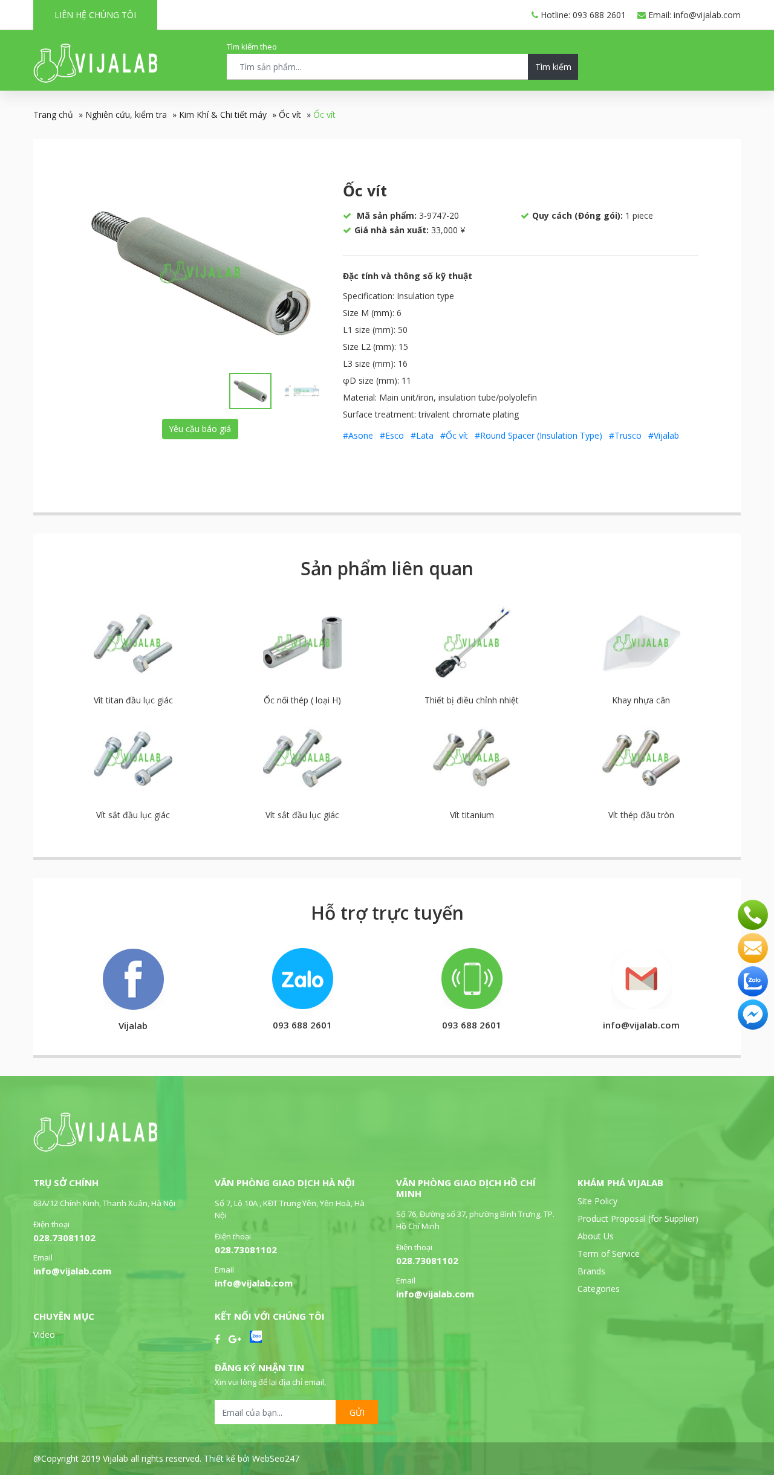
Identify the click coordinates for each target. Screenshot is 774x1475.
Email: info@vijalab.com (693, 15)
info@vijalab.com (72, 1271)
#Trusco (625, 435)
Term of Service (608, 1253)
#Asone (358, 435)
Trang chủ (53, 114)
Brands (591, 1271)
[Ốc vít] (200, 272)
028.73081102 (64, 1237)
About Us (595, 1236)
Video (44, 1334)
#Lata (422, 435)
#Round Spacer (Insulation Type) (538, 435)
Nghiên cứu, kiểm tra (126, 114)
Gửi (357, 1412)
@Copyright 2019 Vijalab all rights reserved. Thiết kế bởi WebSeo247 (166, 1458)
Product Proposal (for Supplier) (637, 1218)
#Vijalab (663, 435)
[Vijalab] (95, 1148)
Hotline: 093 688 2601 (582, 15)
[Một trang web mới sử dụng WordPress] (95, 79)
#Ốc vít (454, 435)
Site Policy (597, 1201)
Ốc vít (290, 114)
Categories (598, 1288)
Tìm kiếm (553, 67)
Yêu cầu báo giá (200, 428)
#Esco (392, 435)
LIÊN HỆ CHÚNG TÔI (95, 15)
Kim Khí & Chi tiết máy (223, 114)
